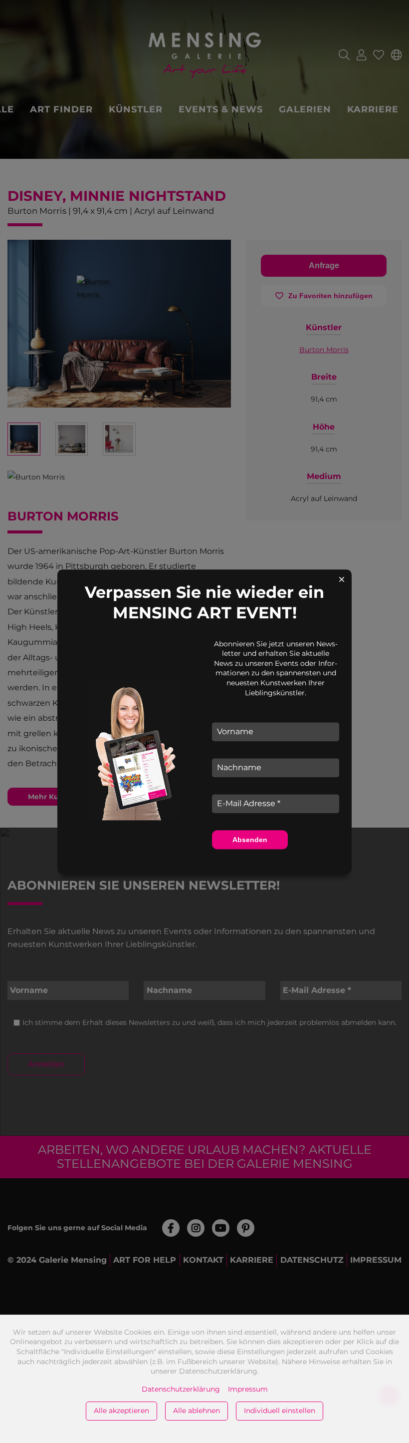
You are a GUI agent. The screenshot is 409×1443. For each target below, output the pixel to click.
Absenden (249, 840)
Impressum (248, 1389)
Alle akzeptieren (121, 1410)
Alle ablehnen (196, 1410)
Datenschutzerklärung (181, 1389)
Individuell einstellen (279, 1410)
